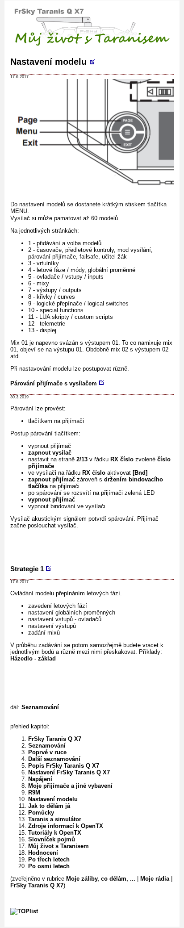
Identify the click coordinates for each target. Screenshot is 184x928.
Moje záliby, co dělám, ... (100, 878)
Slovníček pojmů (51, 839)
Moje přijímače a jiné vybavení (70, 785)
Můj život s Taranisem (58, 846)
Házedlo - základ (33, 658)
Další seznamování (54, 759)
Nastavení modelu (48, 62)
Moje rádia (154, 878)
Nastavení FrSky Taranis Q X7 (69, 772)
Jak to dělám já (49, 806)
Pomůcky (41, 812)
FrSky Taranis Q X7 (54, 739)
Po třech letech (49, 859)
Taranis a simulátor (54, 819)
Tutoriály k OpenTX (54, 832)
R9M (34, 792)
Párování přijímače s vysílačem (53, 383)
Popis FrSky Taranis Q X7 (63, 765)
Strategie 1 (27, 569)
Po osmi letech (49, 866)
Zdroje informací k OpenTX (65, 826)
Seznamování (40, 707)
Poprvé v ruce (47, 752)
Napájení (40, 779)
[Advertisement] (97, 546)
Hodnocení (43, 852)
